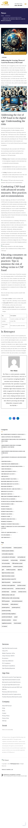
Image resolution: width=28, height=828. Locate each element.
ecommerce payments (18, 566)
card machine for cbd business (8, 557)
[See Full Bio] (17, 405)
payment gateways (16, 607)
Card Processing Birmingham (9, 463)
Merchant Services (6, 494)
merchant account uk (20, 588)
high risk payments (6, 582)
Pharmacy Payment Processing (10, 524)
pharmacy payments (6, 620)
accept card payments (6, 547)
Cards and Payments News (8, 471)
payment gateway (6, 607)
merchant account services (7, 588)
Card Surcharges (6, 469)
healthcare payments (10, 569)
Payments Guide (5, 516)
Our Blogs (7, 15)
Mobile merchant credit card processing (10, 598)
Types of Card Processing (8, 532)
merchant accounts (21, 585)
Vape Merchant (5, 537)
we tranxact (4, 626)
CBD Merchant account (8, 474)
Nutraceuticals (5, 604)
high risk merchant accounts (10, 484)
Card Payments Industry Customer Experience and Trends (11, 446)
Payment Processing (7, 511)
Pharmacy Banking (6, 521)
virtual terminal (17, 623)
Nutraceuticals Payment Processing (11, 501)
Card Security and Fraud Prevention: (12, 17)
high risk (20, 569)
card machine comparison (7, 553)
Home (2, 15)
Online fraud (5, 506)
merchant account (17, 582)
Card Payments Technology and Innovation (13, 457)
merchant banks (5, 591)
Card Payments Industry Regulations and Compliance (13, 452)
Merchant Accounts (7, 491)
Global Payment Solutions (9, 479)
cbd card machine (6, 563)
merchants (13, 591)
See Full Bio (13, 405)
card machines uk (21, 557)
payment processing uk (7, 616)
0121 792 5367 (18, 5)
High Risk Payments (6, 486)
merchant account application (8, 585)
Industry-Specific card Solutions (10, 489)
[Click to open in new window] (10, 418)
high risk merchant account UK (9, 579)
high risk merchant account (8, 572)
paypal (15, 616)
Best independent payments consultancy (13, 434)
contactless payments (6, 566)
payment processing (6, 610)
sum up (14, 620)
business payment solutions (8, 550)
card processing (14, 560)
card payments (5, 560)
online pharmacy (14, 604)
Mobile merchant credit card (8, 594)
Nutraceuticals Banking (8, 499)
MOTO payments (6, 601)
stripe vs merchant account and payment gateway (13, 527)
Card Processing (6, 461)
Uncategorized (5, 535)
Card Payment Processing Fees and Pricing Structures (13, 440)
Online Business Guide (7, 504)
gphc (3, 569)
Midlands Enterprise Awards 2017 (10, 496)
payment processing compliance (9, 613)
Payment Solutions (6, 514)
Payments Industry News (8, 519)
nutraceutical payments (17, 601)
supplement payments (6, 623)
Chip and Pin (4, 476)
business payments (18, 547)
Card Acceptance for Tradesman (10, 436)
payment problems (6, 509)
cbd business (22, 560)
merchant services (22, 591)
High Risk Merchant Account (9, 481)
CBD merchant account (17, 563)
